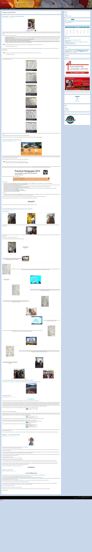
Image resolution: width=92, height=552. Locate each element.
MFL (70, 50)
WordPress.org (67, 110)
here (29, 135)
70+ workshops (16, 162)
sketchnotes (74, 51)
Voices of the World (35, 488)
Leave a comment (13, 141)
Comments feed (67, 109)
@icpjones (20, 194)
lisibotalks (87, 49)
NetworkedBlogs (77, 96)
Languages (77, 98)
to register (7, 196)
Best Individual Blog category (28, 476)
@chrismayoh (25, 184)
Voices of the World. (15, 479)
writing (73, 52)
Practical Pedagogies (5, 159)
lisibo (9, 17)
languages (79, 49)
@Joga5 (40, 183)
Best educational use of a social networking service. (36, 477)
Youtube (75, 52)
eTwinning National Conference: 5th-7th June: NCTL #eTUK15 (17, 209)
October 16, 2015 (15, 46)
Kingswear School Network (39, 478)
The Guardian (13, 459)
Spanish (77, 99)
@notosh (29, 167)
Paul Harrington (23, 423)
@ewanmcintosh (36, 44)
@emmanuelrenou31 (8, 185)
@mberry (26, 183)
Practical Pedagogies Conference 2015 (11, 139)
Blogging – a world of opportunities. (11, 434)
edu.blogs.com (13, 485)
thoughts (68, 52)
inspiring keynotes (11, 162)
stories (84, 51)
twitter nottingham (29, 234)
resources (72, 51)
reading (70, 51)
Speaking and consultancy (12, 8)
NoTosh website (43, 269)
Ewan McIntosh (7, 459)
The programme (6, 167)
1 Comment (12, 17)
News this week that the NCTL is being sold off (8, 381)
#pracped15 (41, 44)
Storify (17, 380)
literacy (69, 50)
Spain (78, 51)
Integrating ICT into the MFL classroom (26, 480)
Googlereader (6, 476)
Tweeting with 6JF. (6, 395)
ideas (75, 49)
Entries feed (66, 108)
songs (77, 51)
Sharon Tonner (57, 478)
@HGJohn (24, 190)
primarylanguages (81, 50)
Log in (65, 107)
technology (66, 52)
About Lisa (2, 8)
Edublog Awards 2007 (7, 469)
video (69, 52)
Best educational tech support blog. (44, 480)
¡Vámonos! (6, 3)
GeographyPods (48, 186)
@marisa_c (50, 183)
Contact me (6, 8)
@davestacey (17, 190)
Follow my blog (77, 100)
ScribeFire (6, 490)
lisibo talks (66, 50)
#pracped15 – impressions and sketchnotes (13, 16)
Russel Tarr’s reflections (16, 135)
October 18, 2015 (12, 54)
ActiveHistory (36, 186)
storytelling (86, 51)
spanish (81, 51)
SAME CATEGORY (9, 479)
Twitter (16, 400)
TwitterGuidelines (53, 234)
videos (71, 52)
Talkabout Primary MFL (18, 477)
